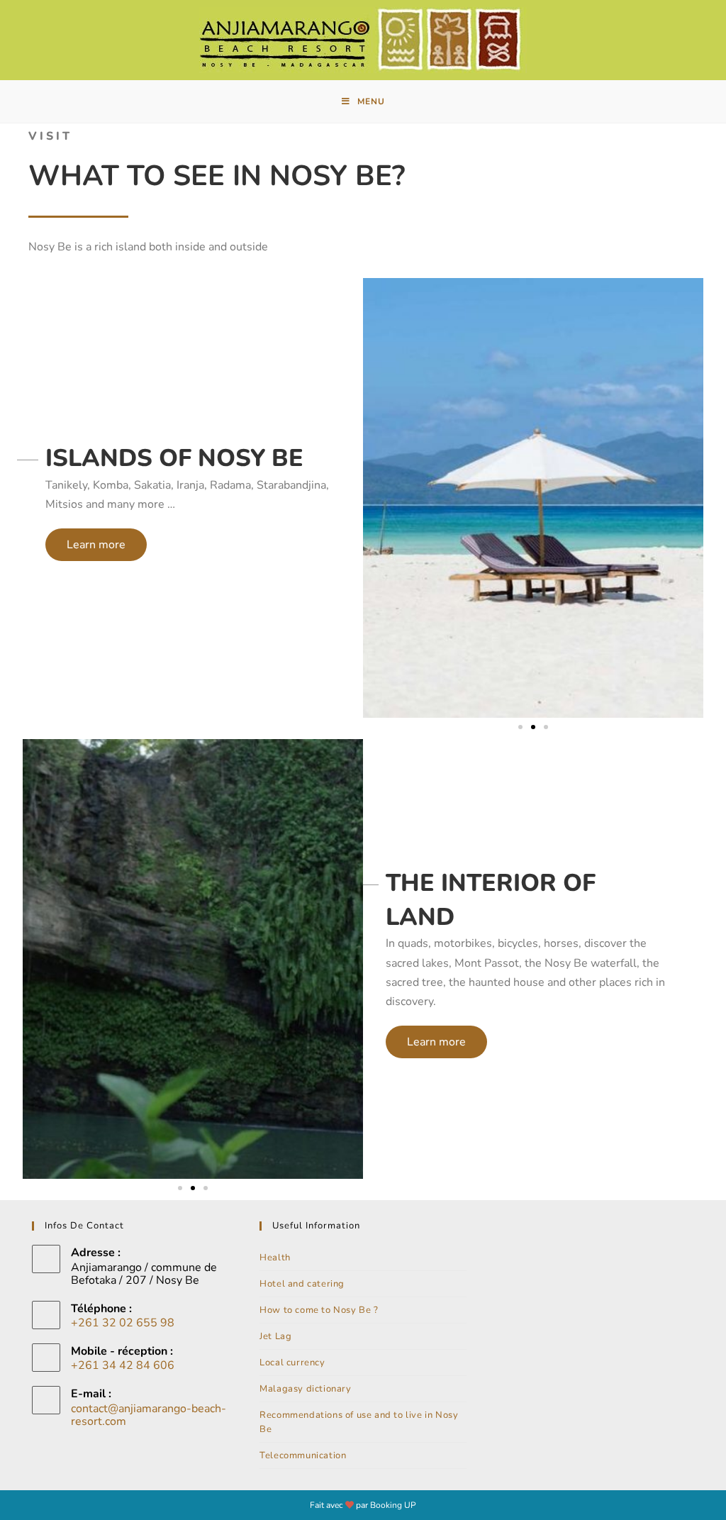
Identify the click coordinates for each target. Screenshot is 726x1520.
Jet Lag (275, 1336)
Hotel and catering (302, 1283)
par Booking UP (386, 1505)
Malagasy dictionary (305, 1388)
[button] (96, 544)
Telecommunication (302, 1455)
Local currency (292, 1362)
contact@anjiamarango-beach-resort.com (148, 1415)
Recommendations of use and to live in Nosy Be (358, 1422)
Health (275, 1257)
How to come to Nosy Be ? (318, 1310)
